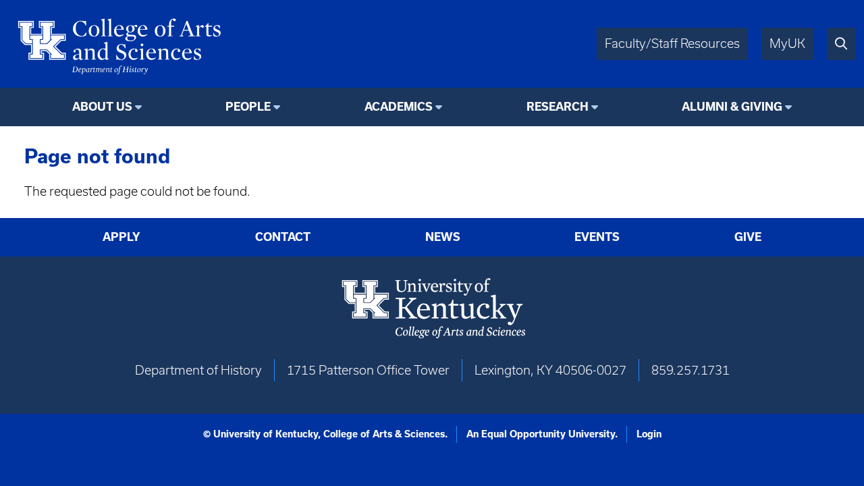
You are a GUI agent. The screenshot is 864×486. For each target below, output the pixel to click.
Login (649, 434)
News (442, 237)
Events (597, 237)
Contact (282, 237)
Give (747, 237)
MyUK (787, 43)
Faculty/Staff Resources (672, 43)
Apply (121, 237)
